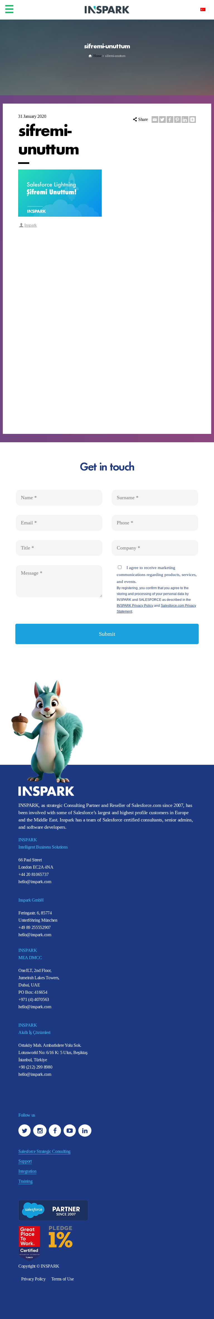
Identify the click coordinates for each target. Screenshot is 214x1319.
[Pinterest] (177, 119)
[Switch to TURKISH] (203, 9)
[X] (162, 119)
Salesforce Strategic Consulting (44, 1151)
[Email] (155, 119)
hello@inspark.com (34, 881)
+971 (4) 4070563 (33, 999)
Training (25, 1181)
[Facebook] (170, 119)
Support (25, 1161)
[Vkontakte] (192, 119)
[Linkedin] (185, 119)
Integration (27, 1171)
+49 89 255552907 (34, 927)
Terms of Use (62, 1279)
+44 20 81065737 (33, 874)
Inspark (30, 225)
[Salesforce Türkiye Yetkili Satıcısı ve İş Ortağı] (107, 9)
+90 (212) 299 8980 (35, 1067)
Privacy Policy (33, 1279)
